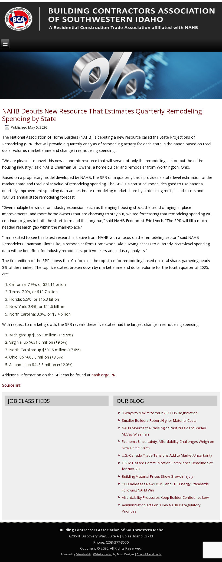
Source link (11, 385)
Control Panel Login (149, 554)
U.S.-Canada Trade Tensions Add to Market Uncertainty (167, 455)
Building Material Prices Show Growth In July (157, 476)
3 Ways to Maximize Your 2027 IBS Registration (160, 412)
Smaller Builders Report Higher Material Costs (159, 420)
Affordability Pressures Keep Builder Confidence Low (165, 497)
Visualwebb (83, 554)
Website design (102, 554)
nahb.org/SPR (103, 374)
